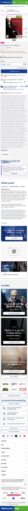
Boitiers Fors (14, 173)
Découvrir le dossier (15, 313)
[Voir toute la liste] (18, 2)
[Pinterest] (20, 436)
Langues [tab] (22, 186)
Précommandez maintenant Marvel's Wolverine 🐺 (14, 6)
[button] (14, 441)
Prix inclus (21, 67)
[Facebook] (3, 436)
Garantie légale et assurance (11, 502)
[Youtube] (24, 436)
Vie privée (11, 504)
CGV (3, 502)
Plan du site (16, 504)
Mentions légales (21, 502)
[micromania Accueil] (9, 2)
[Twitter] (7, 436)
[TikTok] (16, 436)
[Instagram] (11, 436)
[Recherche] (23, 2)
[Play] (14, 251)
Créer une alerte (15, 71)
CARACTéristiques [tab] (14, 186)
